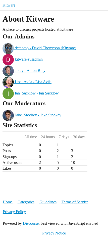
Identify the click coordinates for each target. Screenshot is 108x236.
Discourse (31, 223)
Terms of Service (75, 202)
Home (8, 202)
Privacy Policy (14, 212)
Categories (26, 202)
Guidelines (48, 202)
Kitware (9, 5)
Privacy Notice (54, 233)
